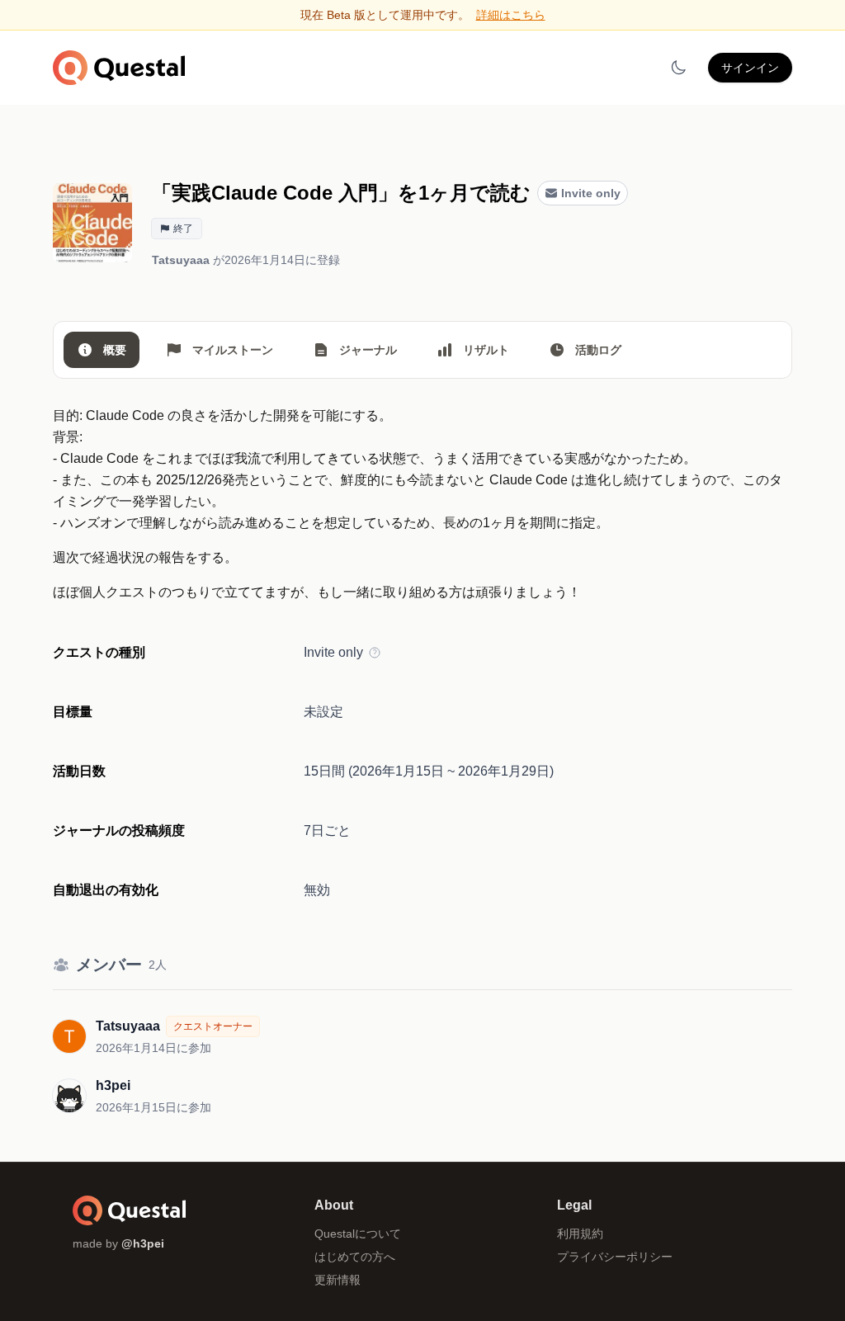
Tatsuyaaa (181, 260)
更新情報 (337, 1279)
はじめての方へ (354, 1256)
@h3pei (142, 1243)
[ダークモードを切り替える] (678, 67)
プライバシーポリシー (615, 1256)
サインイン (750, 67)
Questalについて (357, 1233)
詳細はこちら (510, 14)
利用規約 (580, 1233)
